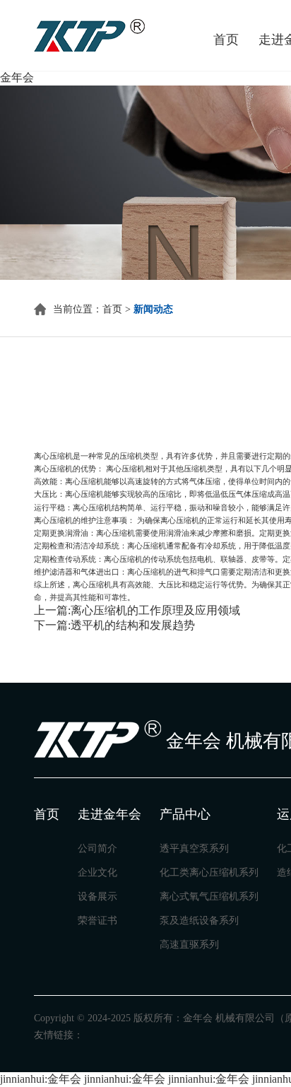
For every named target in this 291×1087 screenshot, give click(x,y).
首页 (112, 309)
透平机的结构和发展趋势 (133, 625)
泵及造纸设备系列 (199, 920)
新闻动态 (153, 309)
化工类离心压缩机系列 (209, 872)
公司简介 (97, 848)
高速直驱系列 (189, 944)
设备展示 (97, 896)
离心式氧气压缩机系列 (209, 896)
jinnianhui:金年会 (40, 1079)
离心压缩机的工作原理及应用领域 (155, 610)
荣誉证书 (97, 920)
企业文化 (97, 872)
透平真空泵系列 (194, 848)
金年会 (17, 77)
